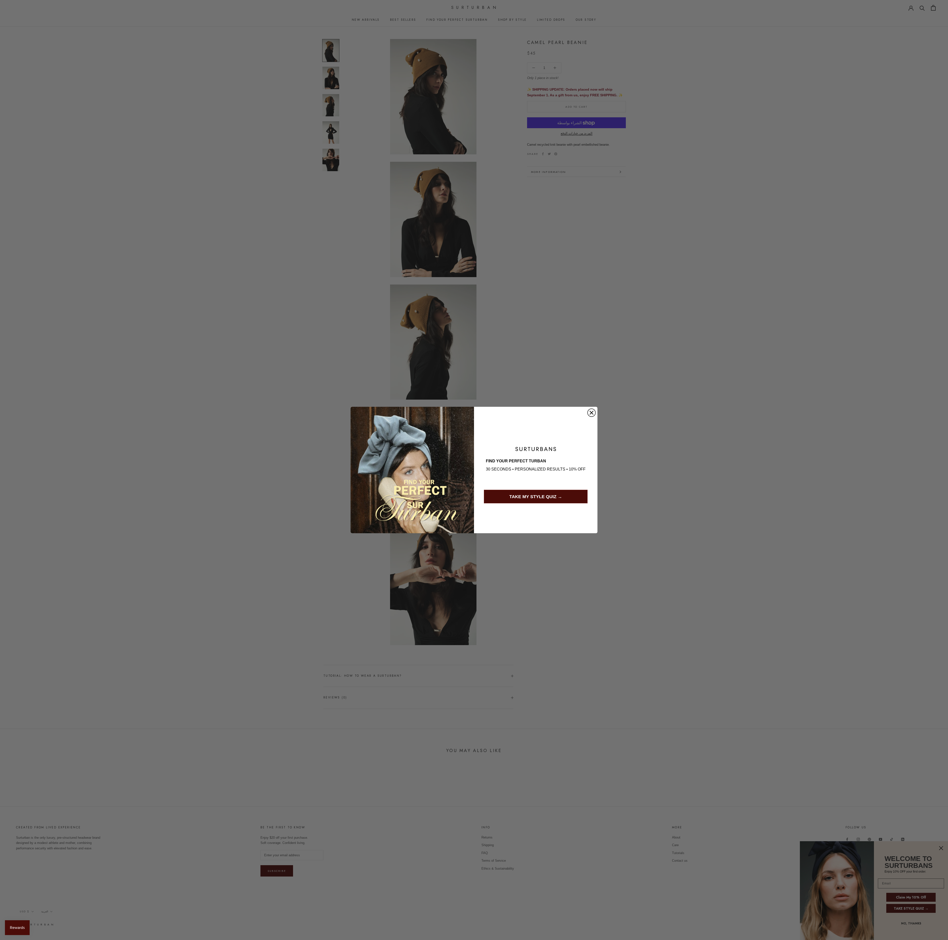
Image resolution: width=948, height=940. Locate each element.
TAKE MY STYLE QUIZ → (535, 496)
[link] (535, 449)
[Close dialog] (591, 413)
